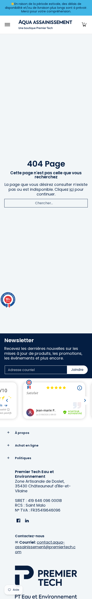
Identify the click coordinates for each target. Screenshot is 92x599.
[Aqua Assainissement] (45, 25)
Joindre (77, 369)
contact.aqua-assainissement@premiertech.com (45, 547)
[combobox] (46, 203)
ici (72, 189)
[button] (84, 25)
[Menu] (7, 25)
